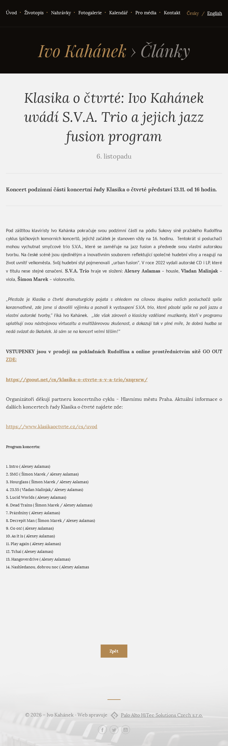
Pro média (145, 12)
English (214, 13)
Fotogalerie (90, 12)
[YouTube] (125, 729)
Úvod (11, 12)
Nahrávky (61, 12)
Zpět (114, 651)
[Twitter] (114, 729)
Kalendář (118, 12)
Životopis (34, 12)
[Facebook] (102, 729)
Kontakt (172, 12)
